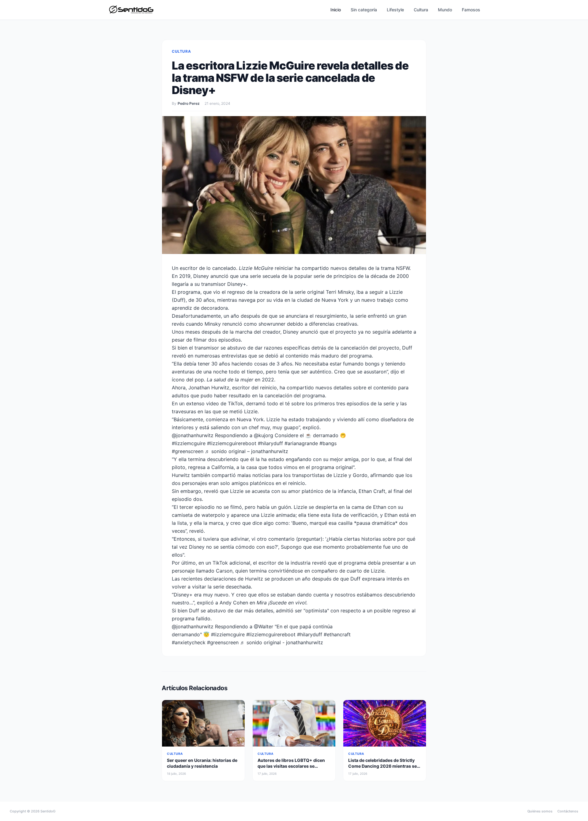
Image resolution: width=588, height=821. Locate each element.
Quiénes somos (539, 811)
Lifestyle (395, 9)
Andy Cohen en (263, 603)
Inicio (335, 9)
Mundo (445, 9)
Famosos (471, 9)
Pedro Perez (189, 103)
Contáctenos (567, 811)
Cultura (421, 9)
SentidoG (47, 811)
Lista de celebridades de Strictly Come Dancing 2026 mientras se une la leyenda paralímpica (382, 766)
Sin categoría (364, 9)
